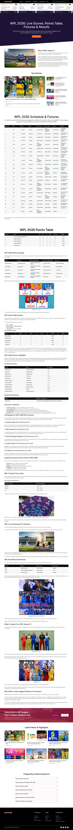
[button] (36, 36)
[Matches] (57, 816)
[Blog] (35, 819)
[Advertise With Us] (38, 820)
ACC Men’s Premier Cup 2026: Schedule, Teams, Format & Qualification (60, 84)
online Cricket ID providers (36, 349)
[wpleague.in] (8, 1)
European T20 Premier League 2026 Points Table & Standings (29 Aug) (61, 90)
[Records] (57, 819)
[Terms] (46, 819)
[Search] (67, 2)
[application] (23, 1)
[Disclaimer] (47, 816)
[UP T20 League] (48, 820)
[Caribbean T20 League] (60, 821)
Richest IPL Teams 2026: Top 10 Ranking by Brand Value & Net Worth (57, 761)
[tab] (36, 778)
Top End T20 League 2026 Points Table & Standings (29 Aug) (60, 96)
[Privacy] (46, 817)
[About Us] (36, 816)
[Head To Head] (58, 818)
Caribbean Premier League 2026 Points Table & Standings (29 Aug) (61, 103)
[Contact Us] (36, 817)
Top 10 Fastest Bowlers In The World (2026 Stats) (21, 99)
